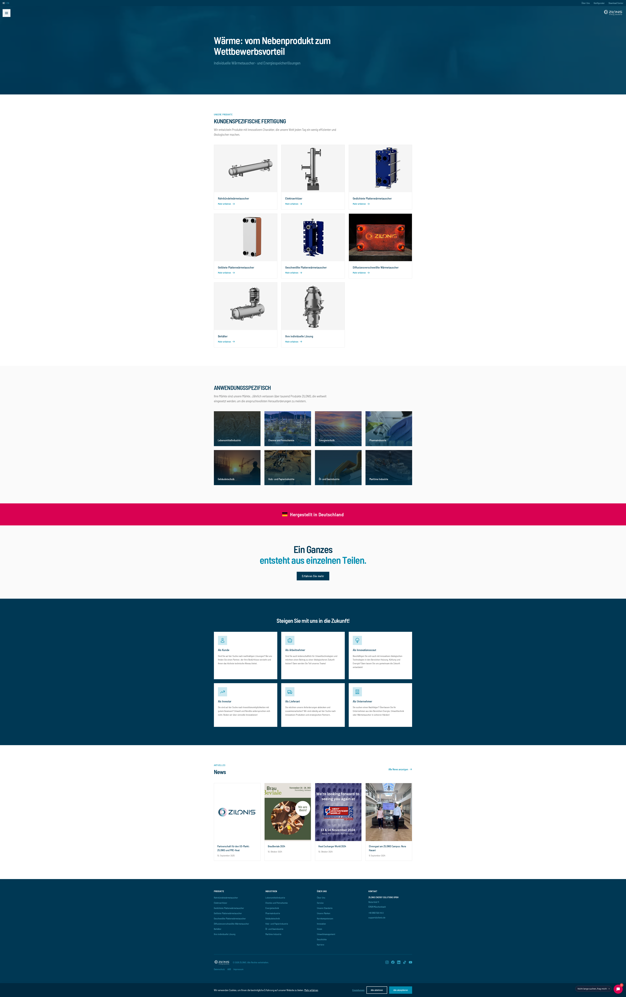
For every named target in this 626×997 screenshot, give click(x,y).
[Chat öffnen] (618, 989)
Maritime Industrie (273, 934)
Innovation (321, 923)
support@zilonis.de (376, 917)
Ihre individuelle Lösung (224, 934)
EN (8, 3)
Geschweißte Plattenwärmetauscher (230, 918)
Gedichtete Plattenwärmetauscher (229, 908)
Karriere (320, 944)
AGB (229, 969)
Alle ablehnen (377, 990)
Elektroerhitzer (220, 902)
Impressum (238, 969)
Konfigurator (599, 3)
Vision (319, 929)
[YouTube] (410, 962)
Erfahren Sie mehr (313, 576)
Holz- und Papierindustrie (276, 923)
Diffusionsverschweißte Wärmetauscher (231, 923)
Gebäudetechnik (272, 918)
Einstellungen (358, 990)
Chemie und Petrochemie (276, 902)
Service (320, 902)
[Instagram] (387, 962)
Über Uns (585, 3)
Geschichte (322, 939)
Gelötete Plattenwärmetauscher (228, 913)
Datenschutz (219, 969)
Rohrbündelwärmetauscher (226, 897)
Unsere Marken (323, 913)
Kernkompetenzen (325, 918)
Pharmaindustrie (272, 913)
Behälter (217, 929)
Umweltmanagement (326, 934)
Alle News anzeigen (398, 769)
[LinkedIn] (398, 962)
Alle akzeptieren (400, 990)
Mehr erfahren (311, 990)
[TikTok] (404, 962)
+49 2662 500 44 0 (376, 912)
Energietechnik (272, 908)
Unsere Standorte (325, 908)
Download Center (616, 3)
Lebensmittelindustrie (275, 897)
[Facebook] (393, 962)
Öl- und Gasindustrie (274, 929)
